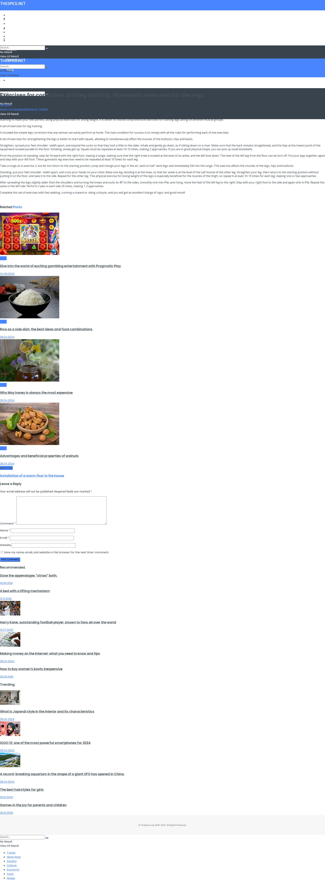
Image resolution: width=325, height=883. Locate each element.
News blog (13, 19)
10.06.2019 (6, 583)
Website (5, 545)
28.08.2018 (6, 677)
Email (4, 538)
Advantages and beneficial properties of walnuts (39, 456)
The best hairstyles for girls (22, 789)
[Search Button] (47, 48)
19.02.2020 (6, 797)
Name (5, 530)
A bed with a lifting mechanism (25, 591)
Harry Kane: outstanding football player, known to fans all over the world (58, 622)
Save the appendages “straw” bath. (28, 575)
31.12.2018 (6, 599)
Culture (12, 28)
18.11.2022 (6, 105)
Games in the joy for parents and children (33, 805)
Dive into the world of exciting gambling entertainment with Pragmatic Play (60, 266)
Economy (13, 32)
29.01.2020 (6, 813)
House (11, 80)
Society (12, 24)
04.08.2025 (7, 274)
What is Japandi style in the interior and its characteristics (47, 711)
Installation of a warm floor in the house (32, 475)
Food (10, 36)
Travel (11, 15)
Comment (8, 523)
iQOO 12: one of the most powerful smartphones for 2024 (45, 743)
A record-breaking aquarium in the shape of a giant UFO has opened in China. (62, 774)
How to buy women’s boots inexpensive (31, 669)
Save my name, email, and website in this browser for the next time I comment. (56, 552)
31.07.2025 (6, 630)
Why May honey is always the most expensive (36, 392)
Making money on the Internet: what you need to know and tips (50, 653)
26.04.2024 (7, 337)
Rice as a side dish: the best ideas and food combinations (46, 329)
